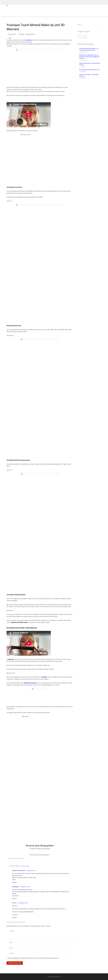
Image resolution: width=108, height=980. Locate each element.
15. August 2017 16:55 (23, 902)
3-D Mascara (11, 858)
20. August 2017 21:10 (32, 870)
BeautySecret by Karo (30, 683)
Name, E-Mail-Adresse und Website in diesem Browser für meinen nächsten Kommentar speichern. (33, 958)
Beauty (27, 34)
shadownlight (15, 886)
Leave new (25, 866)
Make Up (17, 858)
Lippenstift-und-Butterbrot (18, 870)
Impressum (50, 976)
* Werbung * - (22, 34)
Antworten (14, 882)
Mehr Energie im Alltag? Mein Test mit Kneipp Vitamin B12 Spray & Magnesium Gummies (89, 56)
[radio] (37, 851)
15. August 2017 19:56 (25, 886)
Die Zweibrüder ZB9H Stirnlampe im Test (89, 69)
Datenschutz (57, 976)
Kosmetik (32, 34)
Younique (22, 858)
